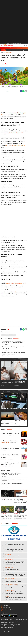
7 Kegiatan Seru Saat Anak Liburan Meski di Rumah (19, 383)
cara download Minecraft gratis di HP (13, 133)
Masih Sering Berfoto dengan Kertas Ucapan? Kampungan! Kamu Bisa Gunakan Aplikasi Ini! (15, 562)
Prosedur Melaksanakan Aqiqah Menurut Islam (7, 422)
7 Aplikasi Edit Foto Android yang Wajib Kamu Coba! (15, 586)
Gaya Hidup (9, 52)
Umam (2, 63)
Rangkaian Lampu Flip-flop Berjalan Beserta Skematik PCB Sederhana (14, 592)
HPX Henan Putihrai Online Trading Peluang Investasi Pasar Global (20, 501)
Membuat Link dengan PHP (12, 569)
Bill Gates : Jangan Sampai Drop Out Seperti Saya (14, 479)
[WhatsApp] (23, 91)
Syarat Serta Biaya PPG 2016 (12, 556)
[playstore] (13, 616)
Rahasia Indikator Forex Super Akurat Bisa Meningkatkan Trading (20, 516)
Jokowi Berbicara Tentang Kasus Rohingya (12, 483)
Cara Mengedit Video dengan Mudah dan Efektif (14, 408)
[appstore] (4, 616)
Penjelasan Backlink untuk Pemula (10, 448)
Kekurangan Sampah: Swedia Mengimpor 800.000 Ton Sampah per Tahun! (12, 473)
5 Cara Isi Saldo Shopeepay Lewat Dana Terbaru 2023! (12, 347)
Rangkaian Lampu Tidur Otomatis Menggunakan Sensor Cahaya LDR (14, 580)
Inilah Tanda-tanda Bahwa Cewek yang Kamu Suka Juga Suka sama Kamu (15, 598)
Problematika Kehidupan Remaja (9, 441)
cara (3, 335)
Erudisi (3, 52)
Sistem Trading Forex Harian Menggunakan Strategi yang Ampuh (6, 516)
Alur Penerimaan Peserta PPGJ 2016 (14, 544)
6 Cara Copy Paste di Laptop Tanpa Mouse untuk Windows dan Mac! (13, 353)
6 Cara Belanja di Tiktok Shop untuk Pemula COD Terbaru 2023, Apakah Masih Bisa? (13, 341)
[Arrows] (2, 370)
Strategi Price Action (6, 499)
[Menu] (2, 45)
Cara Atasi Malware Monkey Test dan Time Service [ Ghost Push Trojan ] (15, 550)
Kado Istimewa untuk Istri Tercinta (10, 433)
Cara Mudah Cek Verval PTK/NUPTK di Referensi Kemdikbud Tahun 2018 (15, 575)
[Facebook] (21, 91)
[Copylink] (26, 91)
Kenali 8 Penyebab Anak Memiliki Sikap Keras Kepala (7, 384)
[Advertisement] (14, 21)
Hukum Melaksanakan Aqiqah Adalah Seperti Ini (20, 422)
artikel (11, 292)
